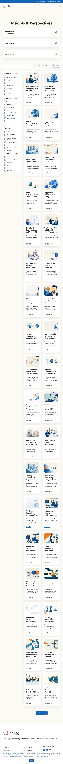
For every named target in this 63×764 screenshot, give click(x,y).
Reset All (55, 66)
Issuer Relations (52, 1)
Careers (44, 1)
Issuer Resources (27, 750)
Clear (16, 73)
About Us (38, 1)
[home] (8, 6)
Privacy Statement (15, 753)
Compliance (6, 750)
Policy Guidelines (27, 747)
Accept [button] (31, 760)
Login (58, 1)
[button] (60, 7)
